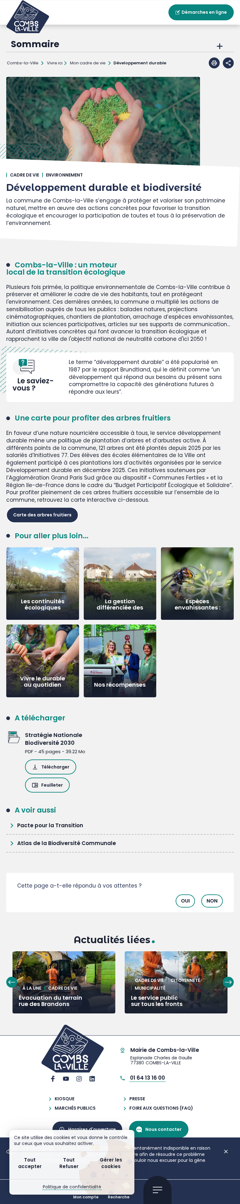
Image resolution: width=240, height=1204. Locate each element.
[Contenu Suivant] (228, 982)
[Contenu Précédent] (11, 982)
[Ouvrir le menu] (157, 1190)
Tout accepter (30, 1163)
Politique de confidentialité (72, 1187)
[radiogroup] (120, 899)
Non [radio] (212, 900)
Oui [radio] (185, 900)
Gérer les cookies (111, 1163)
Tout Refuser (68, 1163)
